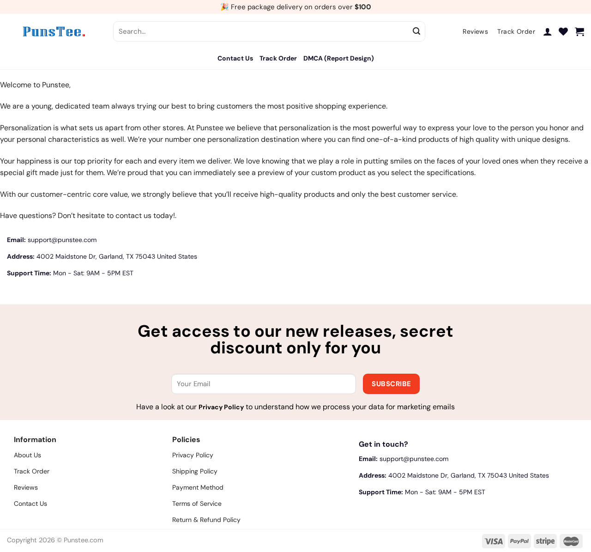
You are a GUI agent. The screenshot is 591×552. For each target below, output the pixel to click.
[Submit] (417, 31)
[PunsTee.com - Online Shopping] (53, 31)
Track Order (278, 58)
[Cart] (579, 31)
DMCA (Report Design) (338, 58)
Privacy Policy (221, 407)
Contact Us (235, 58)
